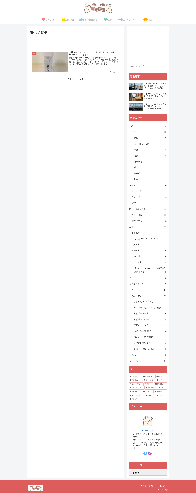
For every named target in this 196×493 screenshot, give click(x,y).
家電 (149, 203)
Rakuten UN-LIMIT (150, 144)
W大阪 (150, 256)
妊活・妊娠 (149, 197)
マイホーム (148, 185)
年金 (150, 150)
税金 (150, 167)
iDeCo (150, 138)
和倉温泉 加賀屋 (150, 313)
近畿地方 (149, 250)
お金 (149, 132)
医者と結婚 (149, 215)
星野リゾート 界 (150, 325)
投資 (150, 156)
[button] (165, 66)
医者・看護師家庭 (148, 209)
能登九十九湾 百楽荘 (150, 337)
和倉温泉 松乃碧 (150, 319)
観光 (149, 355)
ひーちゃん (148, 430)
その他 (148, 126)
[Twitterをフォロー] (145, 453)
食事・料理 (148, 361)
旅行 (148, 227)
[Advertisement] (75, 41)
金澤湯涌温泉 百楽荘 (150, 349)
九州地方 (149, 244)
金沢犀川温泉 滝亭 (150, 343)
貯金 (150, 179)
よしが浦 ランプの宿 (150, 301)
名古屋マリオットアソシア (150, 239)
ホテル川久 (150, 262)
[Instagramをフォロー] (150, 453)
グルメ (149, 290)
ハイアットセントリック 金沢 (150, 307)
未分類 (148, 278)
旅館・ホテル (149, 296)
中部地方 (149, 233)
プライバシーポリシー (147, 486)
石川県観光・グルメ (148, 284)
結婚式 (150, 173)
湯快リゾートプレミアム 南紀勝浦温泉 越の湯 (150, 270)
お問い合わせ (162, 486)
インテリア (149, 191)
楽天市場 (150, 161)
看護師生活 (149, 221)
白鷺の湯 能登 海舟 (150, 331)
